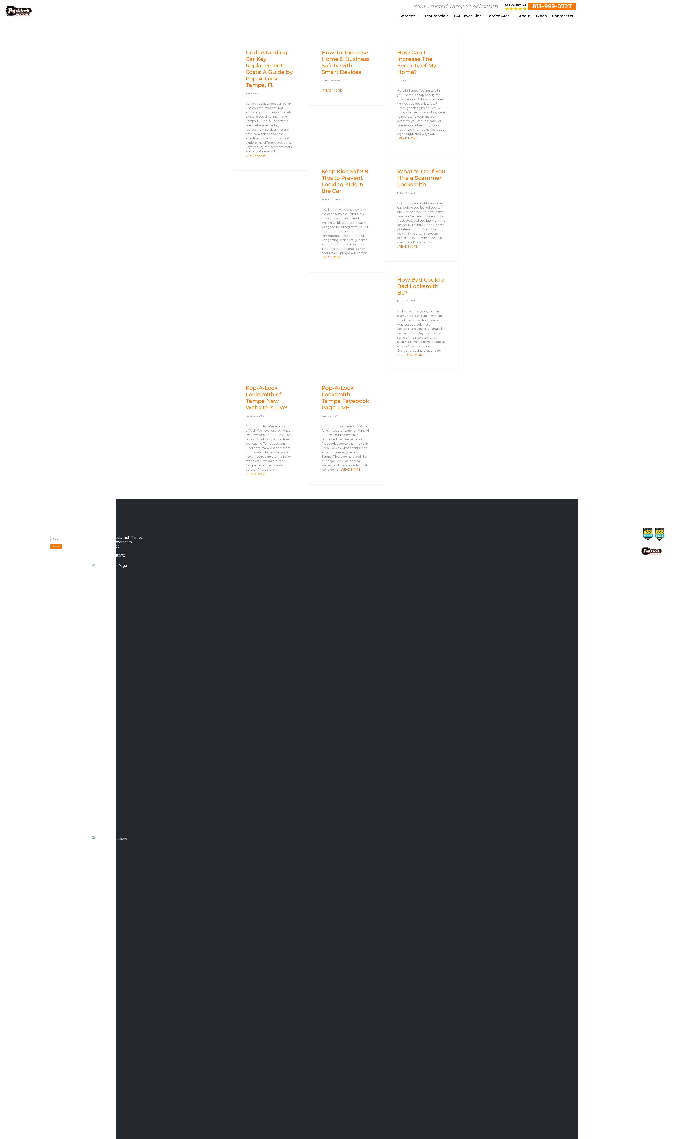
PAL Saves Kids (37, 566)
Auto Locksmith (37, 537)
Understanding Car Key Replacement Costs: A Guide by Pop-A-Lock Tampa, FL (76, 549)
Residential (398, 42)
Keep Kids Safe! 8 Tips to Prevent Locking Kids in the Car (76, 619)
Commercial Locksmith (38, 557)
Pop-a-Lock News (326, 161)
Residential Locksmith (37, 547)
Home (34, 529)
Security (320, 42)
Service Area (35, 576)
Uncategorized (249, 42)
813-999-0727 (552, 6)
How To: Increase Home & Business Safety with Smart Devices (76, 577)
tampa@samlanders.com (111, 542)
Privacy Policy (34, 592)
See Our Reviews (515, 4)
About (34, 584)
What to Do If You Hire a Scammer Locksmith (75, 639)
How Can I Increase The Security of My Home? (75, 599)
